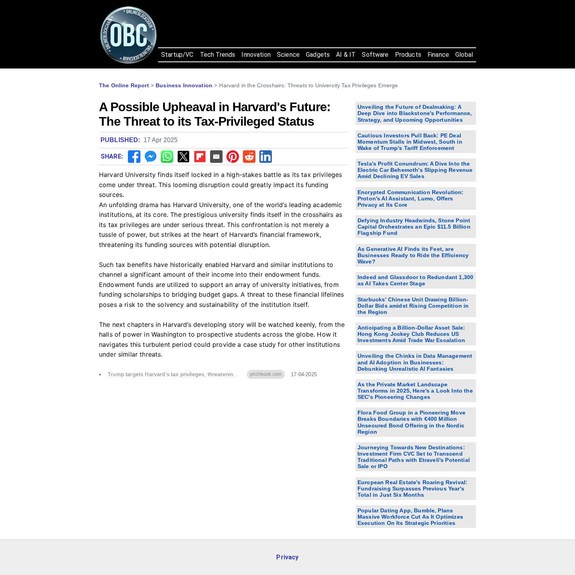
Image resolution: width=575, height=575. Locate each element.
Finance (438, 54)
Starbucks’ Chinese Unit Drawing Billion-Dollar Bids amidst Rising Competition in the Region (413, 305)
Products (408, 54)
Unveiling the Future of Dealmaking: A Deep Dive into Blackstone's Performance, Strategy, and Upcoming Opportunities (415, 113)
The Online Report (124, 85)
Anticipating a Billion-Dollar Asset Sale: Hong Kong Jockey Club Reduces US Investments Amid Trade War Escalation (411, 333)
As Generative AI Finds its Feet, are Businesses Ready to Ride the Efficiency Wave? (413, 255)
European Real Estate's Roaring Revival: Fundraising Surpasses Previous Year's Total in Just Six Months (412, 488)
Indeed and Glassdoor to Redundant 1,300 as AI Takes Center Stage (415, 280)
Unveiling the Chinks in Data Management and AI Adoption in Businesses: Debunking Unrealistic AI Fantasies (415, 362)
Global (464, 54)
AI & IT (346, 54)
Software (375, 54)
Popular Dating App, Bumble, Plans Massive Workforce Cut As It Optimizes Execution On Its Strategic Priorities (410, 516)
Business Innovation (184, 85)
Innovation (256, 54)
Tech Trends (217, 54)
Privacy (287, 557)
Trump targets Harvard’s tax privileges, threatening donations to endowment (174, 374)
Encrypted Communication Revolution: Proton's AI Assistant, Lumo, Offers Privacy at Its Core (411, 198)
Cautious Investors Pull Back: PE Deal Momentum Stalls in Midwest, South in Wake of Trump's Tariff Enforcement (410, 141)
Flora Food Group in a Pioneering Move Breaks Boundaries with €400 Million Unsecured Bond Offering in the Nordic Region (411, 421)
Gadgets (318, 54)
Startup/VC (177, 54)
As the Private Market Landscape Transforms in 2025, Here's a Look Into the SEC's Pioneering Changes (415, 390)
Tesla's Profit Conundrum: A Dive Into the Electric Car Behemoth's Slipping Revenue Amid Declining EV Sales (415, 169)
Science (288, 54)
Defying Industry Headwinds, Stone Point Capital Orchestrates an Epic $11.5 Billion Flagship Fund (414, 226)
